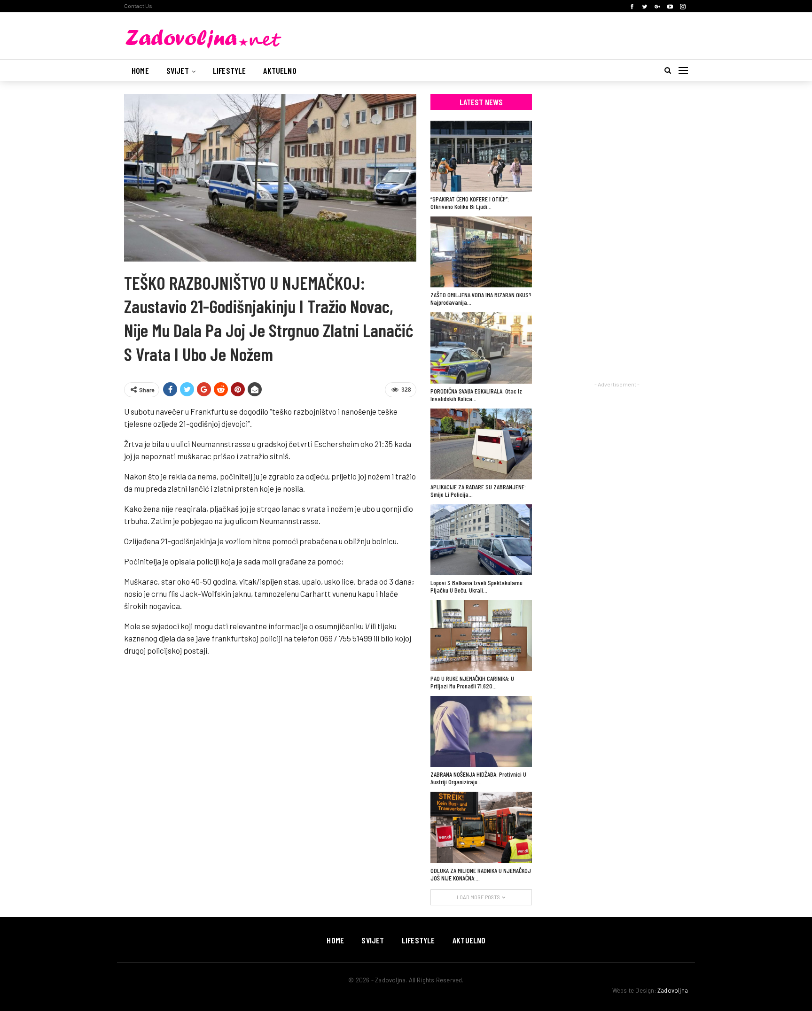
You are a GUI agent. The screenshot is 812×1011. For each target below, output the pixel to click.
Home (140, 70)
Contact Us (138, 5)
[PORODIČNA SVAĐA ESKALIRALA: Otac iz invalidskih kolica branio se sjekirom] (481, 347)
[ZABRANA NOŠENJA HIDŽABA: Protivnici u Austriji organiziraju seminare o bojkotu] (481, 731)
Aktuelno (279, 70)
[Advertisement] (617, 235)
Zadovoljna (672, 990)
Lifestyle (229, 70)
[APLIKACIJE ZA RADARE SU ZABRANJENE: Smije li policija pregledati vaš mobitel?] (481, 444)
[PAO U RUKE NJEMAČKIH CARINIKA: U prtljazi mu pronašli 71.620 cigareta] (481, 635)
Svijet (177, 70)
